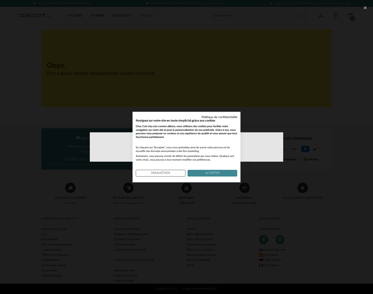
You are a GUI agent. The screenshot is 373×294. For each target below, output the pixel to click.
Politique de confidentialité (219, 117)
